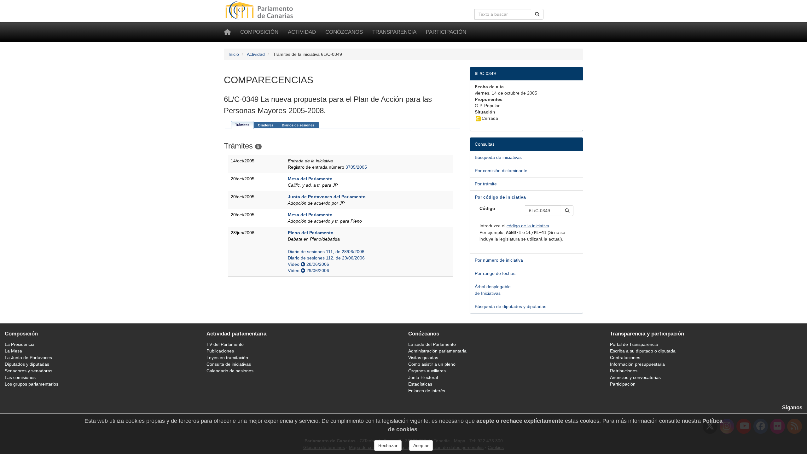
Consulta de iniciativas (228, 364)
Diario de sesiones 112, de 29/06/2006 (326, 257)
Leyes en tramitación (227, 357)
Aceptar (421, 445)
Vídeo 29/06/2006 (308, 270)
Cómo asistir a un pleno (432, 364)
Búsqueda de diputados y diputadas (510, 306)
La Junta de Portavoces (28, 357)
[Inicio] (227, 32)
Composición (259, 32)
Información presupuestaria (637, 364)
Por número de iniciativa (499, 260)
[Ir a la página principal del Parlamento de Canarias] (260, 9)
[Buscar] (537, 14)
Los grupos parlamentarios (31, 384)
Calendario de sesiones (229, 370)
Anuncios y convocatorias (635, 377)
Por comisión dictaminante (501, 170)
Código (487, 208)
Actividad (302, 32)
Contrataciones (625, 357)
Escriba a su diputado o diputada (643, 350)
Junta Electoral (423, 377)
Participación (446, 32)
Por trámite (486, 183)
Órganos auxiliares (427, 370)
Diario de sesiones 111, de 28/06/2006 (326, 251)
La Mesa (13, 350)
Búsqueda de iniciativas (498, 157)
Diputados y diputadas (27, 364)
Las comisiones (20, 377)
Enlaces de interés (426, 390)
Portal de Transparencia (634, 344)
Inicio (234, 54)
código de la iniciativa (528, 225)
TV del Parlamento (225, 344)
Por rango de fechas (495, 273)
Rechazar (388, 445)
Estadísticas (420, 384)
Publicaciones (220, 350)
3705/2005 (356, 167)
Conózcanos (344, 32)
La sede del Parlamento (432, 344)
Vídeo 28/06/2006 (308, 264)
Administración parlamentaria (437, 350)
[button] (567, 210)
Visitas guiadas (423, 357)
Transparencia (394, 32)
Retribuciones (623, 370)
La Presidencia (19, 344)
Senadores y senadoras (28, 370)
